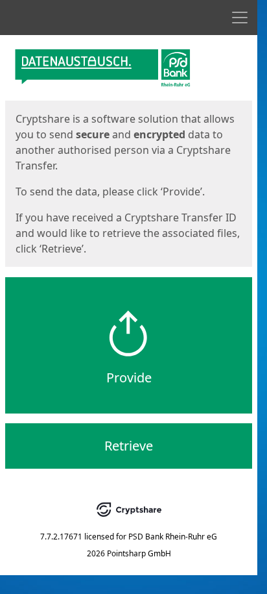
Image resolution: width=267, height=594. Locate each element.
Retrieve (128, 445)
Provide (129, 377)
